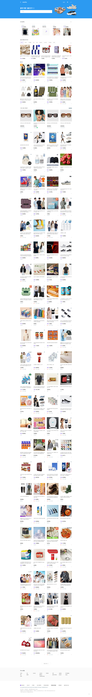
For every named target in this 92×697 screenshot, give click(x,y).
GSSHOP (41, 673)
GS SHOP (45, 42)
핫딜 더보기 (46, 663)
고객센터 (33, 685)
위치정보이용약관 (46, 685)
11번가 (26, 42)
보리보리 (60, 674)
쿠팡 (37, 42)
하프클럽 (30, 42)
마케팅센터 (60, 685)
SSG (33, 42)
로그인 (64, 2)
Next (72, 30)
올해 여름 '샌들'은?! (26, 8)
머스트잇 (34, 673)
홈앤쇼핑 (41, 674)
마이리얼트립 (67, 673)
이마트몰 (50, 42)
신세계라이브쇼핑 (42, 676)
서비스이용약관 (39, 685)
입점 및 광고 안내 (66, 685)
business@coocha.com (51, 690)
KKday (66, 674)
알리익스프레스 (54, 674)
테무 (53, 673)
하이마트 (47, 673)
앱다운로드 (22, 685)
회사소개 (28, 685)
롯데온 (22, 42)
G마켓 (54, 42)
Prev (20, 30)
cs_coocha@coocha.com (40, 690)
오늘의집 (41, 42)
